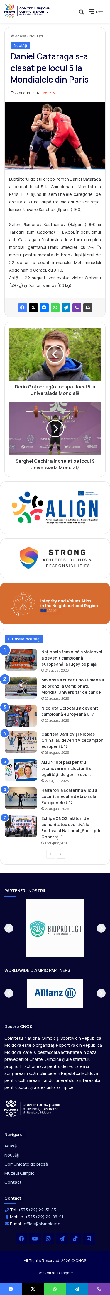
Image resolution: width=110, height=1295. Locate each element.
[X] (33, 307)
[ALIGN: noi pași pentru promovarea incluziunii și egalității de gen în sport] (21, 770)
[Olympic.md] (27, 11)
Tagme (67, 1272)
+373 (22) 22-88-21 (44, 1216)
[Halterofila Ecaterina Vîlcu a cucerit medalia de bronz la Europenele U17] (21, 798)
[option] (56, 928)
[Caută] (81, 13)
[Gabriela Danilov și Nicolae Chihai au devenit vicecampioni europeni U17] (21, 742)
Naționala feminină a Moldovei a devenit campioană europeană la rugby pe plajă (71, 658)
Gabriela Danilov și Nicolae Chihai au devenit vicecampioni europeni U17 (73, 740)
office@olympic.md (42, 1224)
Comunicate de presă (26, 1164)
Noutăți (36, 36)
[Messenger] (44, 307)
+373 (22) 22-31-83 (37, 1209)
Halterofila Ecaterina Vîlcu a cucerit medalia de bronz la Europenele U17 (69, 796)
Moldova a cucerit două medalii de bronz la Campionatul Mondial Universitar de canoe (72, 686)
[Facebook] (22, 307)
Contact (12, 1182)
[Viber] (76, 307)
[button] (8, 928)
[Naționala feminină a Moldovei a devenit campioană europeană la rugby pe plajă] (21, 660)
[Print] (87, 307)
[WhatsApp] (55, 307)
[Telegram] (66, 307)
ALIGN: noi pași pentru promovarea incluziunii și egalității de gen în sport (66, 768)
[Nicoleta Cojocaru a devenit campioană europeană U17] (21, 716)
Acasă (20, 36)
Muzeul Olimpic (19, 1173)
